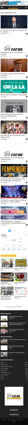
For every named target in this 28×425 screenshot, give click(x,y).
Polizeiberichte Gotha (5, 372)
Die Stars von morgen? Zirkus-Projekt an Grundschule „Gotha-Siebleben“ (13, 201)
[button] (26, 7)
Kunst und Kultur (5, 374)
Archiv (2, 362)
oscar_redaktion (4, 33)
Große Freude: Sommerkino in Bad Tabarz (14, 95)
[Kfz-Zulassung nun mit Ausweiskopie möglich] (4, 347)
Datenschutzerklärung (12, 419)
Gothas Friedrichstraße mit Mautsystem (17, 339)
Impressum (4, 419)
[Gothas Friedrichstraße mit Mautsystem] (4, 341)
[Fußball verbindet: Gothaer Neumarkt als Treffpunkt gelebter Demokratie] (4, 324)
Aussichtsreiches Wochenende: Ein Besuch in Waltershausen (12, 115)
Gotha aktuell (4, 364)
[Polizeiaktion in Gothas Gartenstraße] (4, 354)
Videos (2, 376)
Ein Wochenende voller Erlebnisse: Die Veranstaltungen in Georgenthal (13, 179)
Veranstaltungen (4, 368)
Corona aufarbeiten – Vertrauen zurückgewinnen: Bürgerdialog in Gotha (13, 222)
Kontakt (14, 421)
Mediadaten (19, 419)
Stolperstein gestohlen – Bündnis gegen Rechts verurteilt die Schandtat (6, 298)
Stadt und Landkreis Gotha (7, 366)
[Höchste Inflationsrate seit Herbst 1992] (21, 290)
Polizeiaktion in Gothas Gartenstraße (17, 352)
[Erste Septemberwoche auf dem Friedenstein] (4, 318)
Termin (2, 379)
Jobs (24, 419)
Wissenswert (3, 370)
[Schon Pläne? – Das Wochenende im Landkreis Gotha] (14, 149)
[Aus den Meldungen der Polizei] (21, 277)
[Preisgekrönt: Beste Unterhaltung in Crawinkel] (14, 43)
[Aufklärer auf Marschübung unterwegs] (21, 263)
